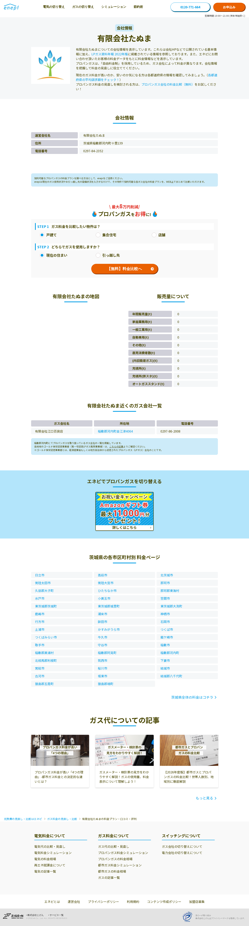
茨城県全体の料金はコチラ (192, 697)
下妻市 (165, 660)
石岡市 (165, 621)
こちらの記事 (116, 446)
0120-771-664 (190, 7)
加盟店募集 (197, 901)
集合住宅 (109, 234)
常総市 (39, 668)
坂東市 (102, 676)
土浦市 (39, 629)
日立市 (39, 575)
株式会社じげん (35, 915)
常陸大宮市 (105, 582)
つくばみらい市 (46, 637)
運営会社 (74, 901)
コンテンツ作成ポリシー (164, 901)
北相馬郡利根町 (46, 660)
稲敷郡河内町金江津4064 (115, 431)
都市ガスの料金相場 (112, 871)
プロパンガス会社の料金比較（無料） (168, 84)
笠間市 (165, 598)
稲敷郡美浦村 (44, 652)
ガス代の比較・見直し (113, 846)
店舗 (161, 234)
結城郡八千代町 (171, 676)
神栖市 (165, 614)
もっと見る (204, 797)
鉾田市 (102, 621)
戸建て (51, 234)
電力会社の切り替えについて (182, 852)
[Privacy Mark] (189, 916)
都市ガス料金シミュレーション (120, 865)
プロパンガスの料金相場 (115, 859)
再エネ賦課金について (49, 865)
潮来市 (102, 614)
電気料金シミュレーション (53, 852)
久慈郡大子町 (44, 590)
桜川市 (102, 668)
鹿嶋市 (39, 614)
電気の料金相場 (45, 859)
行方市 (39, 621)
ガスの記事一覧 (109, 877)
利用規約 (133, 901)
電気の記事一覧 (45, 871)
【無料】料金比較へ (124, 269)
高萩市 (102, 575)
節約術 (138, 7)
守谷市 (102, 645)
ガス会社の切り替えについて (182, 846)
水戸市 (39, 598)
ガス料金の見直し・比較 (62, 819)
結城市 (165, 668)
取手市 (39, 645)
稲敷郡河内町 (169, 652)
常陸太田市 (43, 582)
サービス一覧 (57, 915)
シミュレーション (113, 7)
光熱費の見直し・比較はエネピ (23, 819)
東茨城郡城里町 (109, 606)
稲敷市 (165, 645)
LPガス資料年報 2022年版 (109, 54)
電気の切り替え (54, 7)
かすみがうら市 (109, 629)
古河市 (39, 676)
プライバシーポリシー (103, 901)
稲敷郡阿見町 (107, 652)
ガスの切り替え (83, 7)
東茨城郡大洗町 (171, 606)
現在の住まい (56, 255)
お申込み (229, 7)
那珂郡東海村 (169, 590)
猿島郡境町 (105, 683)
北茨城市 (166, 575)
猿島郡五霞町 (44, 683)
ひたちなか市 (107, 590)
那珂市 (165, 582)
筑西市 (102, 660)
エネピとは (52, 901)
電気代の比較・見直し (49, 846)
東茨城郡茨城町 (46, 606)
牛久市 (102, 637)
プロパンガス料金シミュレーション (123, 852)
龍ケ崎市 (166, 637)
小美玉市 (104, 598)
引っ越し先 (111, 255)
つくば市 (166, 629)
